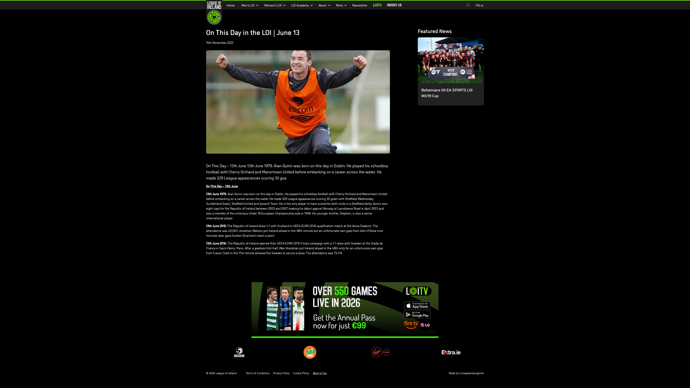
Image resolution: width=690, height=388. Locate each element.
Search (468, 5)
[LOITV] (377, 5)
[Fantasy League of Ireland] (394, 5)
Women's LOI (273, 5)
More (339, 5)
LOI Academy (300, 5)
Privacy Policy (281, 373)
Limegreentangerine (471, 373)
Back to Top (320, 373)
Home (231, 5)
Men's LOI (248, 5)
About (322, 5)
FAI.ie (479, 5)
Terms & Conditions (258, 373)
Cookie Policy (301, 373)
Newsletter (359, 5)
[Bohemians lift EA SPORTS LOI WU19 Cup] (451, 71)
